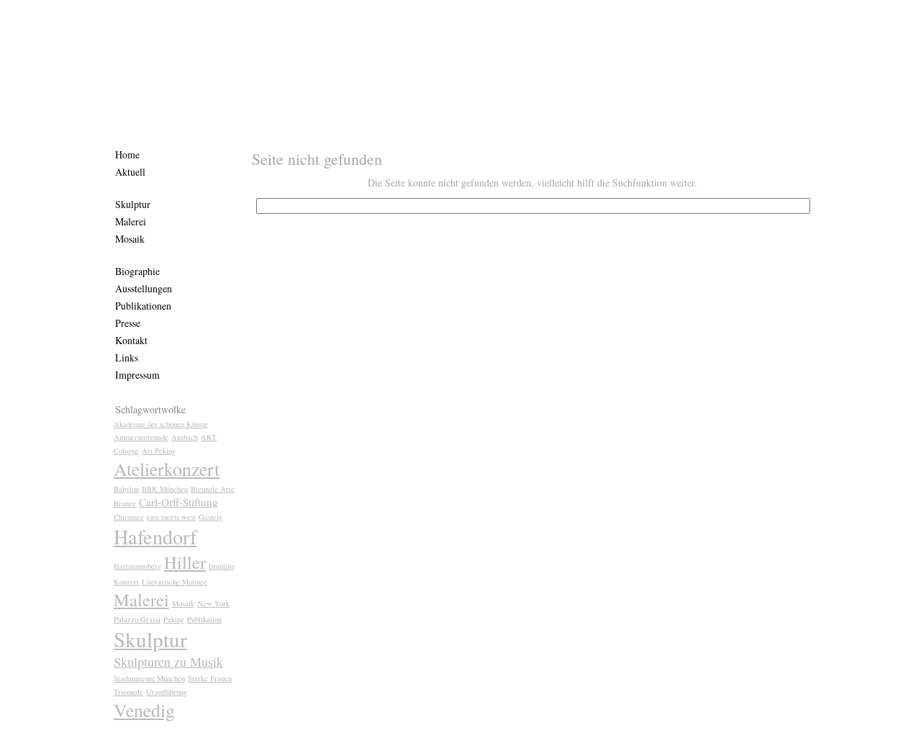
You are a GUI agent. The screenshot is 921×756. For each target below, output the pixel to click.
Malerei (130, 221)
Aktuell (130, 172)
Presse (127, 323)
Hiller (185, 562)
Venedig (144, 710)
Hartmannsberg (137, 566)
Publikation (204, 619)
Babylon (126, 489)
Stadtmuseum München (149, 678)
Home (127, 154)
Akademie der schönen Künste (161, 424)
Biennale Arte (213, 489)
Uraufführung (166, 692)
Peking (173, 619)
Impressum (137, 375)
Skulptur (132, 204)
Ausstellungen (143, 288)
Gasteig (210, 517)
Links (126, 357)
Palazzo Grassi (137, 619)
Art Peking (159, 451)
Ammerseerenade (141, 437)
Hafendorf (155, 536)
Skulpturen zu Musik (168, 661)
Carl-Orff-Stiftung (178, 502)
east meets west (171, 517)
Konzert (126, 582)
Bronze (125, 503)
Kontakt (131, 340)
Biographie (137, 271)
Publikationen (143, 305)
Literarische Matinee (174, 582)
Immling (222, 566)
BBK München (165, 489)
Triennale (128, 692)
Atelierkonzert (166, 468)
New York (213, 603)
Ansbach (184, 437)
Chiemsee (129, 517)
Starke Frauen (210, 678)
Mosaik (130, 239)
